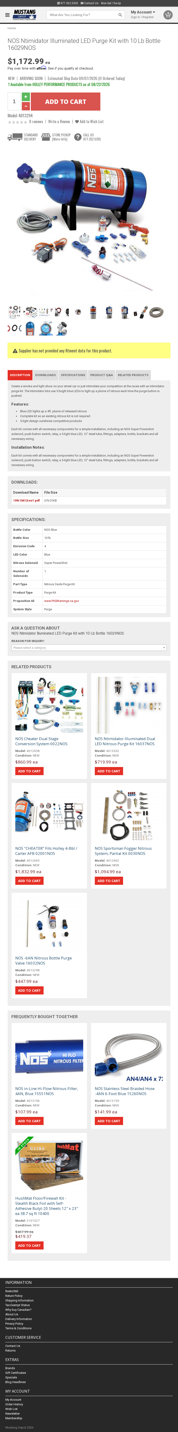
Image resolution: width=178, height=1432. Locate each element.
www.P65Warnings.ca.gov (61, 601)
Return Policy (13, 1296)
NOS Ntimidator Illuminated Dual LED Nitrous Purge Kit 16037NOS (125, 741)
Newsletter (12, 1413)
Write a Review (59, 121)
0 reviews (36, 121)
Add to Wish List (91, 121)
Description (20, 375)
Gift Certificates (15, 1372)
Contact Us (91, 3)
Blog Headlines (15, 1382)
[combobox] (89, 647)
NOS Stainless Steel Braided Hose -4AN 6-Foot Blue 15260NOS (125, 1091)
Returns (10, 1350)
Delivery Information (18, 1319)
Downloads (45, 375)
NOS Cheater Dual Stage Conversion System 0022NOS (41, 741)
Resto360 (11, 1291)
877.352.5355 (69, 3)
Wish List (11, 1409)
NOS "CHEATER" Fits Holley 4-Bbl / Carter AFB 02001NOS (46, 851)
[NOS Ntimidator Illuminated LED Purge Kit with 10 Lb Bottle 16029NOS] (86, 224)
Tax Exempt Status (17, 1305)
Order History (14, 1404)
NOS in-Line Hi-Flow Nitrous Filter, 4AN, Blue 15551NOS (46, 1091)
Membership (13, 1418)
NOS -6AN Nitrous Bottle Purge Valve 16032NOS (43, 960)
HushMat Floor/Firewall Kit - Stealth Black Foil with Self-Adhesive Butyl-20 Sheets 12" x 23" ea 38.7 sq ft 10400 (46, 1205)
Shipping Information (19, 1300)
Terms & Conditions (18, 1328)
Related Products (133, 375)
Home (12, 28)
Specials (11, 1377)
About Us (11, 1314)
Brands (10, 1368)
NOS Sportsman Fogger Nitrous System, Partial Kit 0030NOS (123, 851)
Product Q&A (101, 375)
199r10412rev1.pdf (26, 500)
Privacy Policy (14, 1323)
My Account (13, 1399)
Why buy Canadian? (18, 1309)
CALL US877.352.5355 (92, 136)
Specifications (73, 375)
